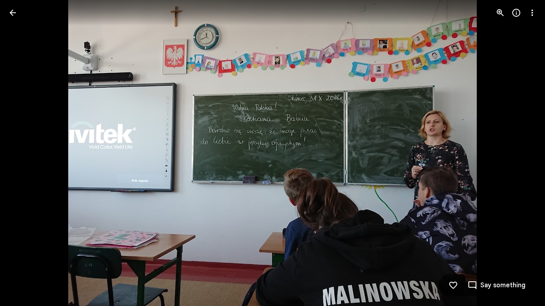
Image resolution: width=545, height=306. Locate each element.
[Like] (453, 285)
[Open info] (516, 13)
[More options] (532, 13)
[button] (22, 153)
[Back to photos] (12, 12)
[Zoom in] (500, 13)
